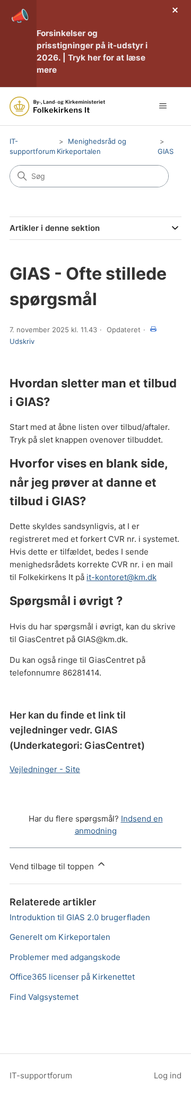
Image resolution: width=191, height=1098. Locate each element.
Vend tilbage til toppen (53, 866)
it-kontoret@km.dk (121, 577)
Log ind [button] (167, 1075)
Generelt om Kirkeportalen (60, 937)
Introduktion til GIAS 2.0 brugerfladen (80, 917)
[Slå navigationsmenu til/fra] (162, 106)
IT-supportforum (41, 1075)
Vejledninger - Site (45, 769)
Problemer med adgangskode (65, 957)
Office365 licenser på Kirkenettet (72, 977)
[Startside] (57, 106)
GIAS (165, 151)
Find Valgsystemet (44, 997)
